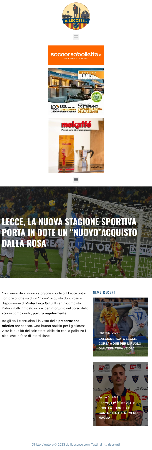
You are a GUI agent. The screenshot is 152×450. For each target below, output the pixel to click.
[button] (76, 37)
